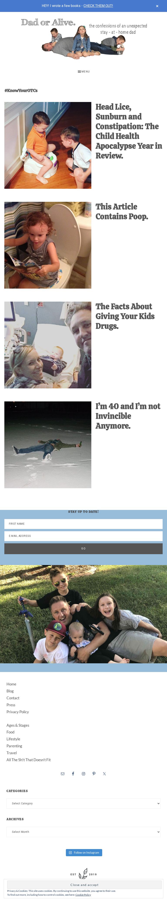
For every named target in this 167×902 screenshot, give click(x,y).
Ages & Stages (18, 725)
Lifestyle (13, 739)
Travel (12, 753)
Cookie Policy (83, 894)
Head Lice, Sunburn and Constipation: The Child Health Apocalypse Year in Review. (129, 131)
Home (11, 684)
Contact (13, 698)
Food (11, 732)
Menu (86, 71)
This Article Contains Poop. (122, 212)
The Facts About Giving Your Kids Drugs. (125, 316)
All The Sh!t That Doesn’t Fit (29, 759)
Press (11, 705)
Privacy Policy (18, 712)
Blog (10, 691)
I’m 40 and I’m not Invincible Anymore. (128, 416)
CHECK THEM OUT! (98, 6)
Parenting (14, 746)
